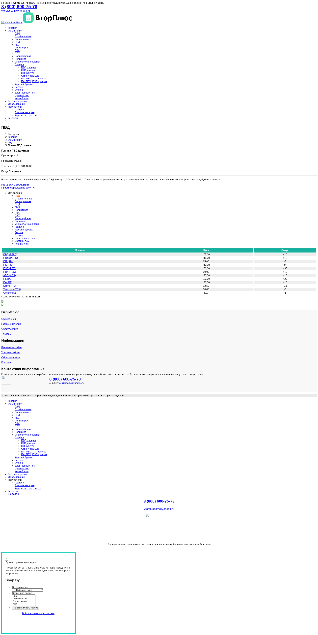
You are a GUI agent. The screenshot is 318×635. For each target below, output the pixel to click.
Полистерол (21, 209)
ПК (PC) (7, 278)
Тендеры (13, 118)
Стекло (19, 89)
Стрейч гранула (30, 75)
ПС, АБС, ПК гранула (33, 78)
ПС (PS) (8, 264)
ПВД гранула (28, 67)
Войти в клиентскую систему (38, 613)
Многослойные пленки (27, 61)
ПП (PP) (8, 261)
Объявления (15, 30)
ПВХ (17, 50)
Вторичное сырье (24, 112)
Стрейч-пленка (23, 198)
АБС (17, 44)
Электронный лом (25, 92)
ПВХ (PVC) (9, 271)
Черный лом (21, 98)
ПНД (17, 41)
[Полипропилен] (23, 601)
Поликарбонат (23, 56)
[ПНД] (23, 604)
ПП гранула (27, 72)
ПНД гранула (28, 70)
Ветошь (19, 87)
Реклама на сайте (11, 347)
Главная (12, 27)
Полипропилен (23, 39)
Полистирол (21, 47)
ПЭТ (17, 53)
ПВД (17, 33)
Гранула (19, 64)
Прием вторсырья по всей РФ (18, 187)
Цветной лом (22, 95)
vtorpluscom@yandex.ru (15, 10)
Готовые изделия (17, 101)
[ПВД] (23, 596)
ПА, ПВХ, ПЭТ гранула (34, 81)
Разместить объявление (15, 184)
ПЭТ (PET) (9, 268)
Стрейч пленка (23, 36)
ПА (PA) (7, 282)
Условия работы (10, 352)
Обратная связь (10, 357)
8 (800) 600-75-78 (65, 379)
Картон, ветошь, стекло (28, 115)
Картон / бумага (23, 84)
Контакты (6, 362)
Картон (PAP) (10, 285)
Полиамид (20, 58)
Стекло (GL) (10, 292)
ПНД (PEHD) (10, 257)
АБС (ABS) (9, 275)
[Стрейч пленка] (23, 598)
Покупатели (15, 106)
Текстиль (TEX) (12, 289)
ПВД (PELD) (10, 254)
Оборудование (16, 103)
